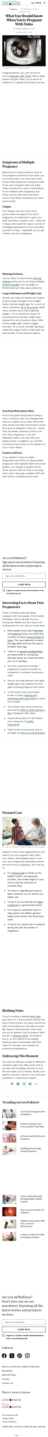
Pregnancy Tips (25, 12)
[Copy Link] (36, 1084)
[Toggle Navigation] (44, 3)
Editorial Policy (9, 1375)
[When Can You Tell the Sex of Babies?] (9, 1211)
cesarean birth (20, 1035)
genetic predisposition (31, 651)
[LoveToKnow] (24, 1398)
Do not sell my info (10, 1415)
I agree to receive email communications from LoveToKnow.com (25, 592)
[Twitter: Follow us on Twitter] (12, 1355)
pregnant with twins (20, 76)
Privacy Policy (8, 1418)
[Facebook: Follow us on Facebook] (4, 1355)
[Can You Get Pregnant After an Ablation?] (9, 1113)
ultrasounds (18, 873)
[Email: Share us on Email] (30, 1084)
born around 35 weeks (33, 732)
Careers (6, 1379)
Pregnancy (13, 9)
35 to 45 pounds (29, 307)
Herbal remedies (11, 284)
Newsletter (7, 1370)
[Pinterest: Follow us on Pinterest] (20, 1355)
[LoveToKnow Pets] (24, 1405)
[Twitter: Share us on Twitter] (18, 1084)
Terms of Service (9, 1422)
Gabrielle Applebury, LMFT (25, 29)
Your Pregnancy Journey (29, 9)
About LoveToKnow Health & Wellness (20, 1366)
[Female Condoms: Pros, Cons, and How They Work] (9, 1125)
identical (38, 630)
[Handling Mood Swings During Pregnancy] (9, 1150)
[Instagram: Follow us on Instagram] (28, 1355)
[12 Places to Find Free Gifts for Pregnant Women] (9, 1236)
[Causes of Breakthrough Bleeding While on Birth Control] (9, 1199)
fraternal (16, 633)
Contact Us (7, 1383)
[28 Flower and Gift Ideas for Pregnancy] (9, 1137)
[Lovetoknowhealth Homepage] (11, 3)
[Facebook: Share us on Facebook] (12, 1084)
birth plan (35, 1016)
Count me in (24, 584)
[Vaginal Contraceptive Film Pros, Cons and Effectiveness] (9, 1224)
